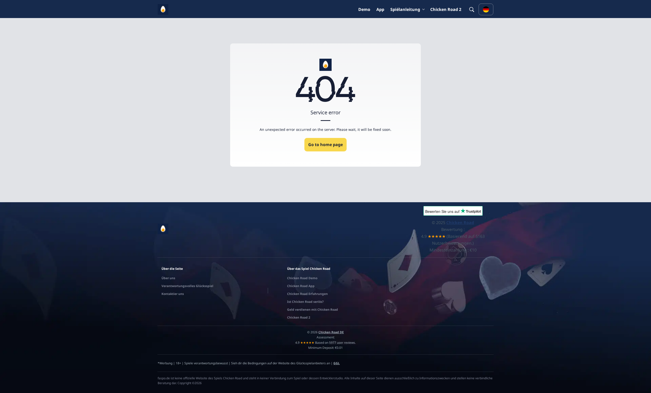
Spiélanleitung (405, 9)
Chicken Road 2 (445, 9)
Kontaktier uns (172, 294)
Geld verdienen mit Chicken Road (312, 309)
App (380, 9)
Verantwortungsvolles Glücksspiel (187, 286)
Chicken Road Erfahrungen (307, 294)
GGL (336, 363)
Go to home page (325, 144)
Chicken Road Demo (302, 278)
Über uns (168, 278)
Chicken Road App (301, 286)
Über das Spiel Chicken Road (308, 268)
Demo (364, 9)
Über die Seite (172, 268)
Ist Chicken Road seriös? (305, 302)
